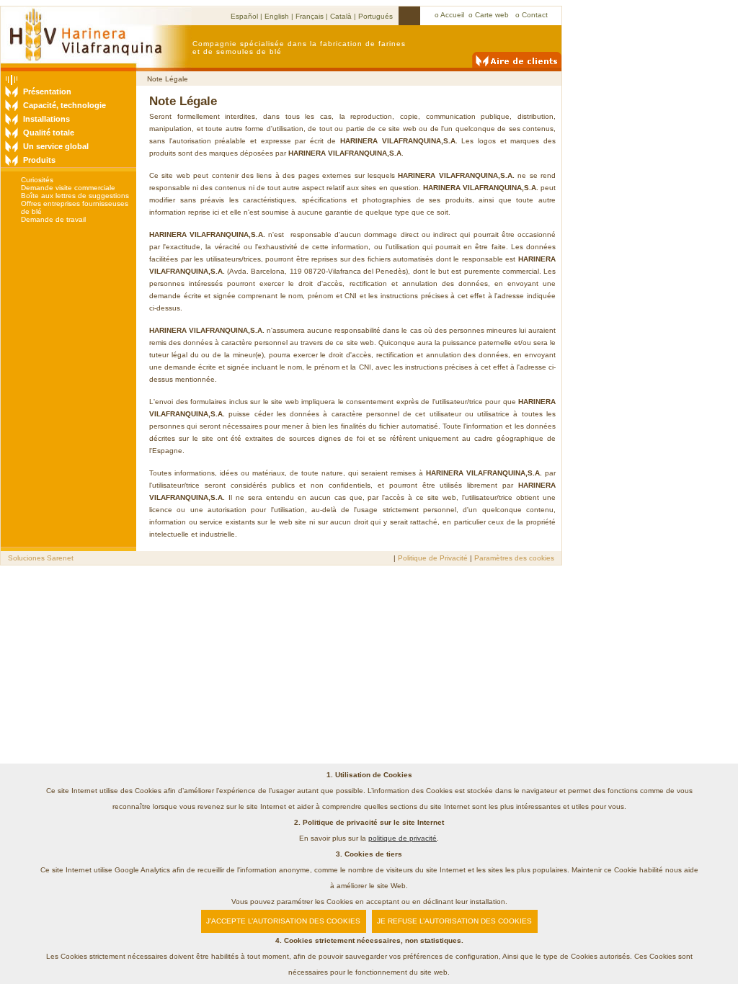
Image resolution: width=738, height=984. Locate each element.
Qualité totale (48, 132)
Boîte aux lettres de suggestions (75, 196)
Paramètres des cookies (514, 558)
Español (244, 16)
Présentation (47, 91)
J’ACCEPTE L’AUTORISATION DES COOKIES (283, 921)
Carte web (493, 15)
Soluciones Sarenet (41, 558)
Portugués (375, 16)
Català (341, 16)
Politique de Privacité (434, 558)
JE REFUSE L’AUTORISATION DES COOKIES (454, 921)
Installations (46, 119)
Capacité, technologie (64, 105)
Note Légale (167, 79)
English (276, 16)
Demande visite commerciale (68, 188)
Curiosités (37, 180)
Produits (39, 160)
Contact (535, 15)
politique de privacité (402, 838)
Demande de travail (53, 219)
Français (309, 16)
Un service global (56, 146)
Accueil (452, 15)
